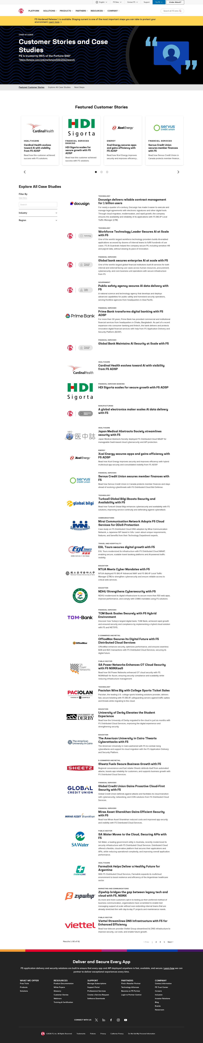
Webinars (58, 998)
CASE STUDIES (26, 34)
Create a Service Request (98, 995)
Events (158, 1006)
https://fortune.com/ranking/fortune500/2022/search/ (47, 59)
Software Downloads (96, 998)
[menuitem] (101, 2)
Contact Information (163, 983)
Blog (157, 1002)
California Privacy (117, 1034)
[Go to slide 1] (96, 172)
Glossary (57, 991)
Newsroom (159, 1010)
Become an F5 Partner (130, 991)
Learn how (169, 968)
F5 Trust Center (161, 987)
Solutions (24, 991)
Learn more (54, 22)
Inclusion (158, 995)
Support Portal (93, 987)
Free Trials (24, 983)
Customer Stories (61, 995)
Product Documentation (64, 983)
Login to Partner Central (131, 995)
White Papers (59, 987)
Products (23, 987)
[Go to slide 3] (107, 172)
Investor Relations (162, 998)
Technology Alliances (130, 987)
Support (147, 2)
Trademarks (81, 1034)
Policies (93, 1034)
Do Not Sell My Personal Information (141, 1034)
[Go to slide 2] (101, 172)
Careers (158, 991)
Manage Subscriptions (96, 983)
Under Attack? (175, 2)
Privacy (103, 1034)
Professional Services (96, 991)
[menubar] (101, 2)
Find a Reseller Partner (131, 983)
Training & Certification (63, 1002)
